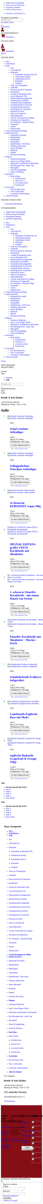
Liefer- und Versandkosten (16, 1139)
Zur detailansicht (19, 449)
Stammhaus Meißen (13, 7)
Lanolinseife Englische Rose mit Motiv (24, 715)
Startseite (9, 378)
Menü (3, 53)
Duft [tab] (2, 391)
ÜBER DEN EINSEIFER (15, 3)
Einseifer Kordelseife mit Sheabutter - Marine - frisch (25, 640)
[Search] (2, 25)
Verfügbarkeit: (15, 442)
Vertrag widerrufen (26, 1141)
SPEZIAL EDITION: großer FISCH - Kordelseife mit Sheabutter (23, 549)
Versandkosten (9, 1101)
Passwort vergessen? (10, 1196)
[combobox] (12, 20)
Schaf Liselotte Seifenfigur (19, 430)
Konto (3, 361)
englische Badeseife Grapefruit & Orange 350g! (23, 758)
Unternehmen (6, 1127)
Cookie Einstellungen (27, 1148)
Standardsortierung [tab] (8, 389)
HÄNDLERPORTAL (16, 14)
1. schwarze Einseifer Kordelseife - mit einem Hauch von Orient (24, 595)
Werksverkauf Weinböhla (15, 5)
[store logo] (5, 27)
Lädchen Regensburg (14, 9)
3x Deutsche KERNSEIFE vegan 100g (25, 504)
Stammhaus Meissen (13, 216)
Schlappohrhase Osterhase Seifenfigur (23, 467)
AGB (24, 1127)
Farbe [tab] (3, 393)
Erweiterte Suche (7, 22)
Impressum (26, 1122)
